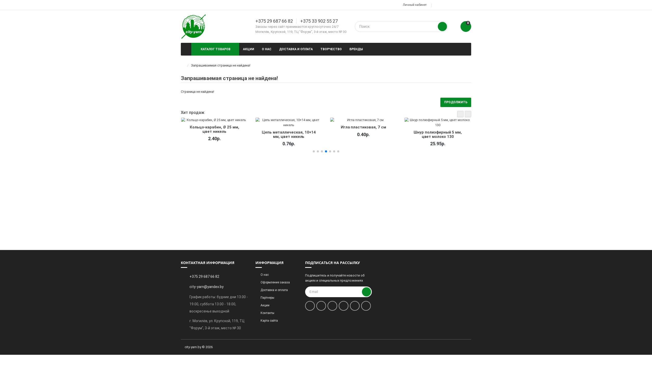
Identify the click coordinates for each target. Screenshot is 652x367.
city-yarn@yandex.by (206, 287)
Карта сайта (269, 320)
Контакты (267, 313)
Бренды (356, 49)
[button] (460, 114)
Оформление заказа (275, 282)
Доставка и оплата (296, 49)
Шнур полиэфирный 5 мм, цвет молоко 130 (438, 134)
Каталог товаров (215, 49)
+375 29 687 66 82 (274, 21)
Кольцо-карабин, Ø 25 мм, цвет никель (214, 129)
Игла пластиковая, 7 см (363, 127)
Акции (248, 49)
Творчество (331, 49)
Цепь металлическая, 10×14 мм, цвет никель (289, 134)
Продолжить (455, 102)
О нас (266, 49)
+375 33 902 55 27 (319, 21)
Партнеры (267, 297)
